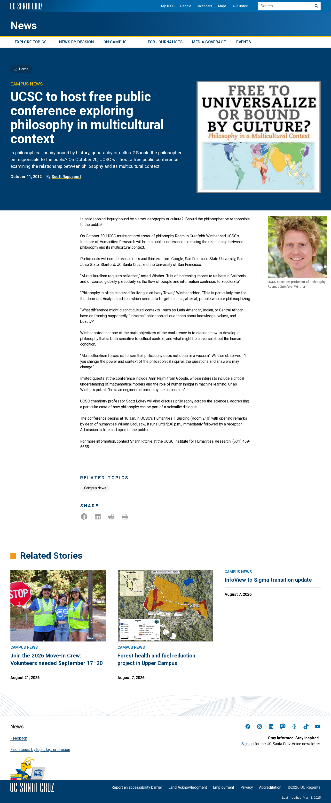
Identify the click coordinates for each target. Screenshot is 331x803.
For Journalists (165, 42)
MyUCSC (167, 6)
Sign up (247, 743)
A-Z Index (240, 6)
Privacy (246, 787)
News (23, 25)
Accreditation (270, 787)
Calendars (204, 6)
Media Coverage (209, 42)
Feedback (18, 738)
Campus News (95, 488)
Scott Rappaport (66, 176)
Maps (222, 6)
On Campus (115, 42)
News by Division (76, 42)
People (185, 6)
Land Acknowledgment (187, 787)
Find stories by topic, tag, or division (40, 749)
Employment (223, 787)
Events (243, 42)
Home (23, 69)
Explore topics (31, 42)
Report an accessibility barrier (136, 787)
